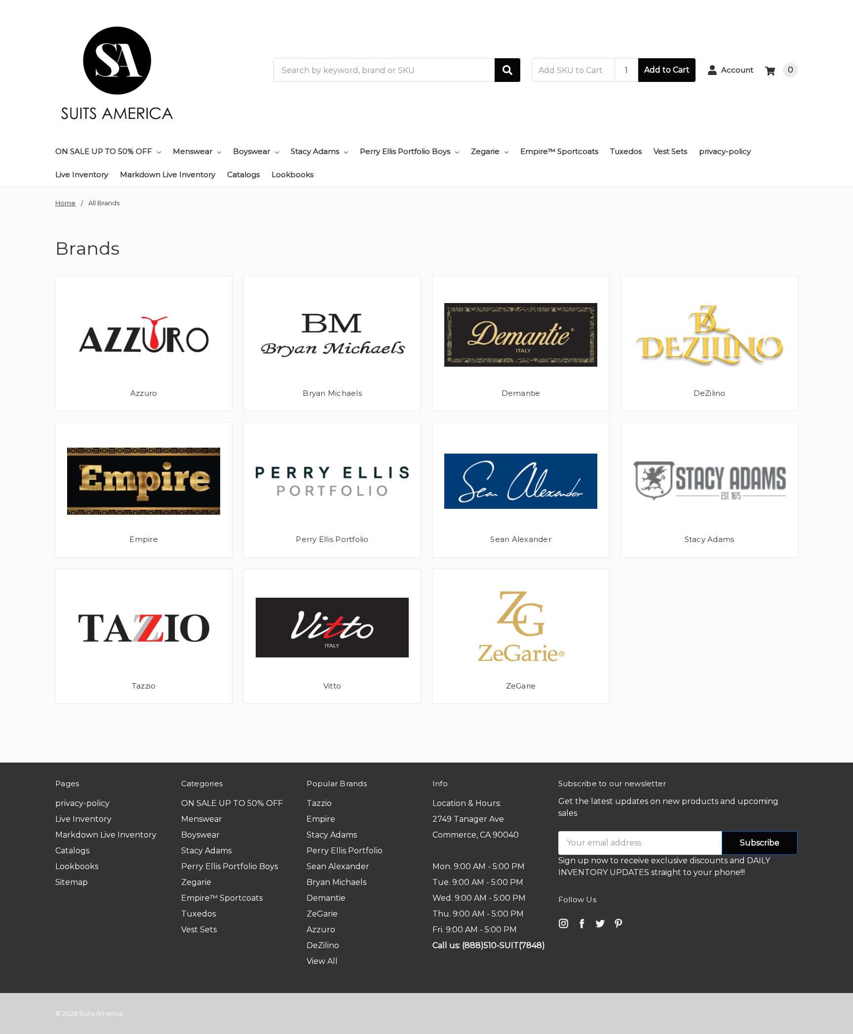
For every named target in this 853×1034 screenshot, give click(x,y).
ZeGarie (521, 685)
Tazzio (144, 685)
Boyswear (251, 151)
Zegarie (485, 151)
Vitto (332, 685)
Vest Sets (670, 151)
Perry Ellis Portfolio (332, 539)
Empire (143, 539)
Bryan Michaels (332, 393)
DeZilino (710, 393)
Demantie (521, 393)
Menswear (192, 151)
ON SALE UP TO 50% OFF (103, 151)
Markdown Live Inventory (167, 174)
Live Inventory (81, 174)
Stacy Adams (315, 151)
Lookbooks (292, 174)
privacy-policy (725, 151)
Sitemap (71, 882)
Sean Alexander (520, 539)
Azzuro (143, 393)
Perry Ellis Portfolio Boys (405, 151)
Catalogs (243, 174)
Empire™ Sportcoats (559, 151)
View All (322, 961)
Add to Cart (667, 70)
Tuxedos (626, 151)
